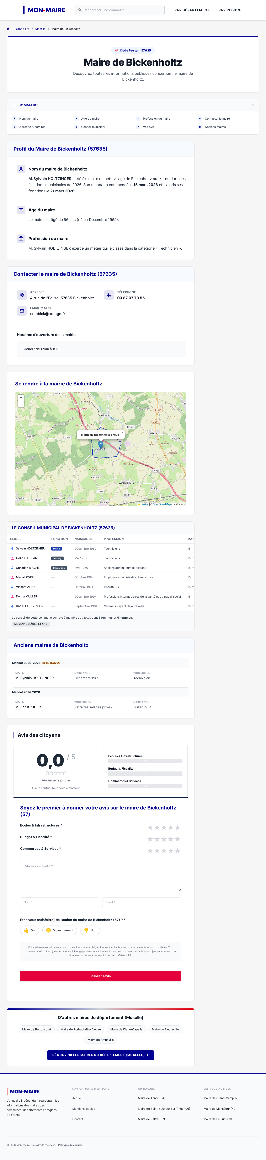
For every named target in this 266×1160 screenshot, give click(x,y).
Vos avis (146, 127)
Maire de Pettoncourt (36, 1029)
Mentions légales (83, 1108)
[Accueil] (8, 29)
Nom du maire (26, 118)
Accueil (77, 1098)
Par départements (193, 10)
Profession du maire (153, 118)
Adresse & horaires (30, 127)
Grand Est (22, 29)
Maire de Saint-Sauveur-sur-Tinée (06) (164, 1108)
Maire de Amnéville (101, 1039)
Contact (77, 1119)
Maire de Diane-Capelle (126, 1029)
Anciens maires (212, 127)
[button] (100, 445)
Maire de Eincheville (165, 1029)
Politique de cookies (70, 1145)
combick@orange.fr (47, 313)
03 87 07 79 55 (131, 298)
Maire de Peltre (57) (151, 1119)
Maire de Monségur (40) (220, 1108)
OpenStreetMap (162, 504)
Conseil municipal (90, 127)
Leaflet (144, 504)
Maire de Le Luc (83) (218, 1119)
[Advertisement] (230, 203)
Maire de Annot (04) (151, 1098)
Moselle (40, 29)
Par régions (231, 10)
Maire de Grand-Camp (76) (222, 1098)
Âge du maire (87, 118)
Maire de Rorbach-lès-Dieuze (81, 1029)
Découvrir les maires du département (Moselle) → (100, 1055)
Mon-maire (25, 1092)
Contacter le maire (214, 118)
